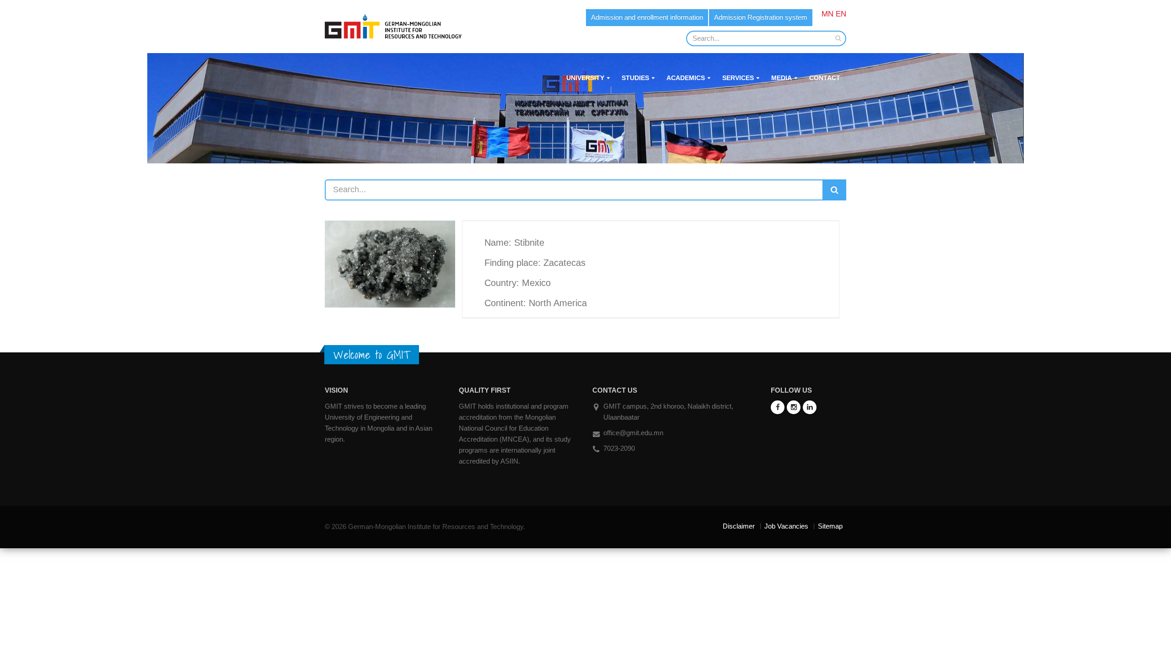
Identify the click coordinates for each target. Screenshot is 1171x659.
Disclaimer (739, 526)
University (585, 77)
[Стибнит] (390, 263)
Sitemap (830, 526)
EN (841, 14)
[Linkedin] (809, 407)
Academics (685, 77)
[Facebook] (777, 407)
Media (781, 77)
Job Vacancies (786, 526)
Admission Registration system (760, 17)
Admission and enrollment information (647, 17)
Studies (635, 77)
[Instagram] (793, 407)
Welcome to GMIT (371, 355)
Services (738, 77)
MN (827, 14)
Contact (824, 77)
